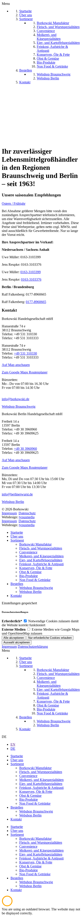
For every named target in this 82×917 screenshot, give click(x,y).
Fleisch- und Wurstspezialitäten (40, 548)
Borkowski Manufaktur (35, 544)
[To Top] (7, 905)
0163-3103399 (30, 272)
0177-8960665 (36, 302)
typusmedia (27, 517)
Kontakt (16, 596)
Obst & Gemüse (30, 572)
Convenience (28, 552)
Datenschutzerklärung (33, 646)
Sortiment (17, 540)
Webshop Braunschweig (18, 406)
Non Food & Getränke (35, 580)
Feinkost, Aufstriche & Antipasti (41, 564)
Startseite (16, 532)
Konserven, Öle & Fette (35, 568)
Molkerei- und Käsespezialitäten (41, 556)
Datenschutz (27, 513)
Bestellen (16, 584)
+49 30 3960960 (25, 448)
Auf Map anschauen (16, 365)
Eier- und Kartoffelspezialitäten (40, 560)
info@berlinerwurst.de (17, 494)
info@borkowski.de (15, 399)
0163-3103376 (31, 279)
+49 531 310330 (25, 353)
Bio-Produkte (28, 576)
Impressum (9, 513)
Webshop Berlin (13, 502)
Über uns (16, 536)
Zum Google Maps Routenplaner (24, 372)
